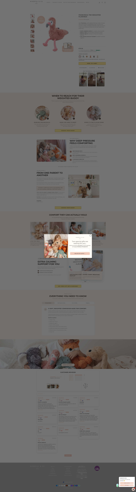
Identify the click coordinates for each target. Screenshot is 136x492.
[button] (133, 489)
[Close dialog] (90, 235)
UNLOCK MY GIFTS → (79, 253)
